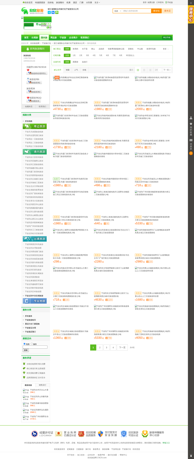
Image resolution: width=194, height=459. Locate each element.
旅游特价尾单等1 (39, 73)
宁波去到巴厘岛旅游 (33, 270)
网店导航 (167, 37)
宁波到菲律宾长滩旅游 (34, 273)
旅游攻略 (105, 449)
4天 (94, 55)
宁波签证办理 (30, 328)
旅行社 (88, 449)
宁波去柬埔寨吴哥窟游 (34, 281)
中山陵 (140, 49)
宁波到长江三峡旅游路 (34, 230)
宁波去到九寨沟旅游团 (34, 212)
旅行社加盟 (112, 455)
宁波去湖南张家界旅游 (34, 190)
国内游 (44, 37)
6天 (107, 55)
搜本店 (167, 11)
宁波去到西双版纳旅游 (34, 175)
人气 (76, 70)
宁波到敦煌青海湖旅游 (34, 197)
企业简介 (73, 37)
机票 (68, 2)
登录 (145, 2)
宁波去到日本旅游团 (33, 291)
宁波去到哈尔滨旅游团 (34, 233)
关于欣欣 (70, 455)
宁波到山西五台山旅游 (34, 219)
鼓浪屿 (75, 49)
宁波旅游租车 (30, 320)
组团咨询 (35, 101)
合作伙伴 (91, 455)
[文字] (150, 70)
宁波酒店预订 (30, 332)
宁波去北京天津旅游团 (34, 186)
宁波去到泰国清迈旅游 (34, 255)
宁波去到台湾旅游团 (33, 248)
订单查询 (160, 2)
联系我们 (85, 37)
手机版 (170, 2)
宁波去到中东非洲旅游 (34, 296)
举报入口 (166, 443)
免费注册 (151, 2)
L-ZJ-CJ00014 (45, 435)
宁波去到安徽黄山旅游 (34, 161)
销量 (68, 70)
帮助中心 (123, 455)
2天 (80, 55)
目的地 (51, 2)
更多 (165, 49)
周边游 (53, 37)
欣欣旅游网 (34, 43)
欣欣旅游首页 (59, 449)
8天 (120, 55)
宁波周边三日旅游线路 (34, 146)
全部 (67, 49)
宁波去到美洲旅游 (32, 277)
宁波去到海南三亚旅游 (34, 183)
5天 (100, 55)
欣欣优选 (136, 449)
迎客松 (131, 49)
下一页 (166, 70)
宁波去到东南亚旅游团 (34, 259)
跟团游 (75, 62)
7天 (114, 55)
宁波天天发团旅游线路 (34, 132)
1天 (74, 55)
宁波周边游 (115, 449)
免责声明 (101, 455)
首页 (26, 37)
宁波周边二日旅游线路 (34, 143)
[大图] (138, 70)
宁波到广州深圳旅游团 (34, 226)
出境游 (35, 37)
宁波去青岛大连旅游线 (34, 201)
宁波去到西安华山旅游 (34, 204)
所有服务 (28, 316)
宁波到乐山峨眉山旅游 (34, 215)
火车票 (89, 2)
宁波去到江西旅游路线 (34, 164)
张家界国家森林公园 (116, 49)
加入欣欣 (81, 455)
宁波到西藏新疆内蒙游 (34, 208)
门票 (82, 2)
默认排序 (57, 70)
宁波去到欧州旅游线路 (34, 288)
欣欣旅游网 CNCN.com (97, 458)
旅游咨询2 (36, 83)
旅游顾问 (60, 2)
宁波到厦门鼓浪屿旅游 (34, 172)
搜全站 (156, 11)
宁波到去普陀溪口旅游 (34, 135)
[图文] (144, 70)
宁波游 (63, 37)
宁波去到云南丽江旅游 (34, 179)
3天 (87, 55)
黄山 (93, 49)
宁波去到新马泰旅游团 (34, 262)
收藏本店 (28, 106)
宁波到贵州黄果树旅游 (34, 222)
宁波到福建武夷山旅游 (34, 168)
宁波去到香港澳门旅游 (34, 252)
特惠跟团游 (40, 2)
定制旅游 (70, 449)
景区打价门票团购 (32, 324)
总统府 (101, 49)
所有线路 (28, 121)
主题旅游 (80, 449)
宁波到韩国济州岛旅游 (34, 244)
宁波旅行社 (46, 43)
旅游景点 (96, 449)
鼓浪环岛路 (151, 49)
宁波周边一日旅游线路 (34, 139)
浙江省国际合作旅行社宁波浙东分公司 (63, 9)
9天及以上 (130, 55)
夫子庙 (84, 49)
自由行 (84, 62)
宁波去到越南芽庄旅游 (34, 284)
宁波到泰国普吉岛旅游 (34, 266)
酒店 (75, 2)
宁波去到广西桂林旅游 (34, 193)
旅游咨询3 (36, 92)
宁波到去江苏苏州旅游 (34, 157)
